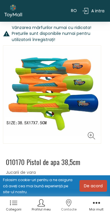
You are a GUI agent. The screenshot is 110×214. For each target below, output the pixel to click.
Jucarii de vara (21, 172)
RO (74, 10)
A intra (97, 11)
